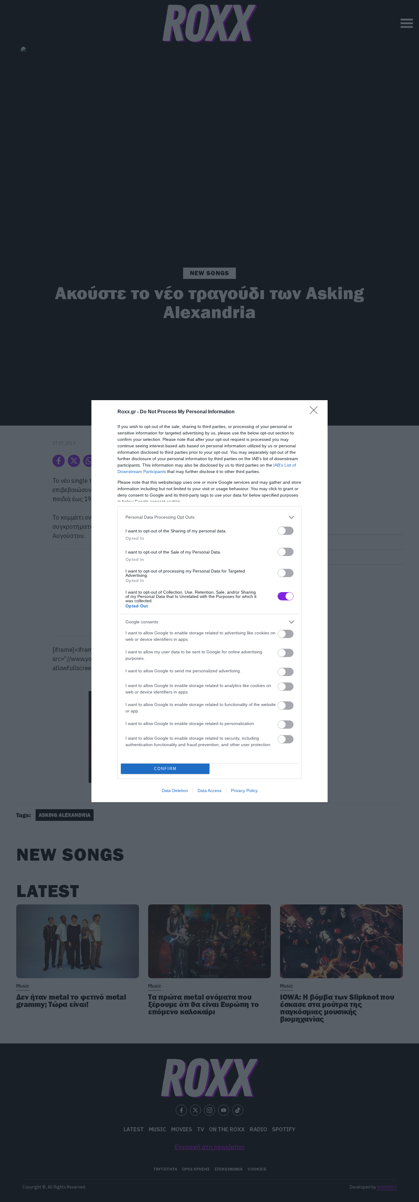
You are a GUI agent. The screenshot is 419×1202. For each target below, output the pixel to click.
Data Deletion (175, 790)
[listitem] (209, 517)
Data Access (209, 790)
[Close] (315, 412)
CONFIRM (165, 768)
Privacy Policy (244, 790)
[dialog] (209, 601)
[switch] (286, 531)
